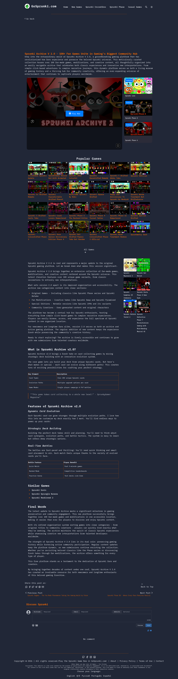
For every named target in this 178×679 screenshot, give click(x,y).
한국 (78, 676)
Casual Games (135, 7)
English (71, 676)
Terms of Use (145, 661)
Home (65, 7)
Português (96, 676)
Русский (86, 676)
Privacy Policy (127, 661)
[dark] (151, 7)
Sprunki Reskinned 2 (42, 498)
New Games (77, 7)
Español (107, 676)
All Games (89, 249)
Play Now (76, 114)
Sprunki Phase (117, 7)
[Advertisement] (89, 36)
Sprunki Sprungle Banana (45, 494)
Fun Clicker (103, 664)
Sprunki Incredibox (96, 7)
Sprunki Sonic (39, 490)
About (113, 661)
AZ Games (93, 664)
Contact (160, 661)
